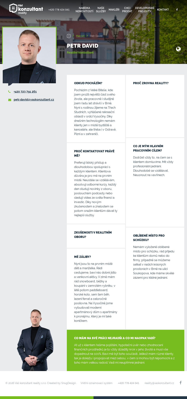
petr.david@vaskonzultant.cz (34, 99)
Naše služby (101, 10)
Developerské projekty (144, 10)
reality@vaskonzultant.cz (159, 383)
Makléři (114, 9)
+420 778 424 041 (59, 9)
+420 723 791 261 (25, 91)
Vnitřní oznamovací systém (96, 383)
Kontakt (163, 9)
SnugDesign (68, 383)
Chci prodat (127, 10)
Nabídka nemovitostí (84, 10)
